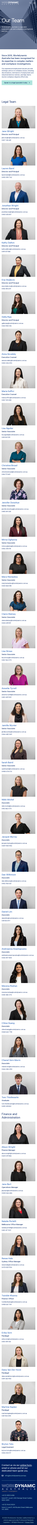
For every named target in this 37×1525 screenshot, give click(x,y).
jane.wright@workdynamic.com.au (13, 138)
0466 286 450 (7, 1069)
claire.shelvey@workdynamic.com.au (14, 620)
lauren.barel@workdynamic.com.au (13, 175)
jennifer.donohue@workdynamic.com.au (15, 509)
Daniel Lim (7, 911)
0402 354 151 (6, 549)
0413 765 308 (6, 400)
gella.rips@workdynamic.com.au (12, 323)
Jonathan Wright (10, 205)
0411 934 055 (6, 1416)
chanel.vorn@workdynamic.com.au (13, 1067)
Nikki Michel (8, 799)
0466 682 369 (7, 734)
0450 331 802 (6, 1106)
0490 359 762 (7, 177)
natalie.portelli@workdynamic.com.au (14, 1228)
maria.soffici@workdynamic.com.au (14, 398)
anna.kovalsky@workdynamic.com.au (14, 360)
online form (26, 1465)
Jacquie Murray (9, 836)
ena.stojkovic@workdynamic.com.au (14, 286)
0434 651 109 (6, 623)
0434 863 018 (6, 586)
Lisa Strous (7, 651)
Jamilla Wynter (9, 725)
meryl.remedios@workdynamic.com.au (15, 583)
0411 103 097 (6, 921)
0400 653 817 (6, 214)
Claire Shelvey (9, 614)
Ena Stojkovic (8, 279)
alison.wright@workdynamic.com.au (14, 1153)
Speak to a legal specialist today (15, 83)
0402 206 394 (7, 363)
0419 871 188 (6, 251)
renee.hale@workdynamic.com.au (13, 1265)
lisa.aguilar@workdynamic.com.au (13, 435)
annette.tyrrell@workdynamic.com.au (14, 695)
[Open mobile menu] (34, 3)
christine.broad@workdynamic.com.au (15, 472)
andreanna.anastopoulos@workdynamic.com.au (18, 955)
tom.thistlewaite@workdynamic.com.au (15, 1104)
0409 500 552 (7, 846)
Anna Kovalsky (9, 354)
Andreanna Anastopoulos (14, 949)
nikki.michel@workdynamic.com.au (13, 806)
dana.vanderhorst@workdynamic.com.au (15, 1376)
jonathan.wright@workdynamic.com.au (15, 212)
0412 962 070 (6, 660)
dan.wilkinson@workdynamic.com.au (14, 881)
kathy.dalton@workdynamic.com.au (14, 249)
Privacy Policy (29, 1522)
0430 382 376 (7, 995)
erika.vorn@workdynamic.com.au (13, 1339)
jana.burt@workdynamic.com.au (12, 1191)
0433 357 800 (7, 958)
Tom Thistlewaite (10, 1097)
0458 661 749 (7, 1304)
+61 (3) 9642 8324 (8, 1504)
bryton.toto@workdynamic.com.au (13, 1450)
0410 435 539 (6, 697)
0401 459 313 (6, 1342)
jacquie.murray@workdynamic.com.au (14, 843)
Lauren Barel (8, 168)
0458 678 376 (7, 771)
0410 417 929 (6, 1230)
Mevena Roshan (9, 986)
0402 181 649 (6, 289)
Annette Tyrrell (9, 688)
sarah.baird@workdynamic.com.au (13, 769)
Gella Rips (7, 317)
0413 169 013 (6, 437)
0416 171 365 (6, 474)
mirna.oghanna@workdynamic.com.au (14, 546)
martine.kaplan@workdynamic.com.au (14, 1413)
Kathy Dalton (8, 242)
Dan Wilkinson (9, 874)
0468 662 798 (7, 1032)
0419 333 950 (6, 1379)
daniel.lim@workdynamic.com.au (12, 918)
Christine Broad (9, 465)
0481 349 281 (6, 511)
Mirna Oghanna (9, 539)
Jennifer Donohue (10, 502)
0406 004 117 (6, 1453)
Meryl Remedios (10, 576)
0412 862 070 (6, 809)
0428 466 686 (7, 1193)
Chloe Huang (8, 1023)
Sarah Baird (7, 762)
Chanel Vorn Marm (11, 1060)
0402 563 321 (6, 883)
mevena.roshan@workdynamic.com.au (14, 992)
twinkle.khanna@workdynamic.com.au (14, 1302)
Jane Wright (8, 131)
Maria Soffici (8, 391)
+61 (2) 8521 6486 (8, 1495)
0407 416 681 (6, 140)
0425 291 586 (6, 1156)
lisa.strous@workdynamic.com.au (13, 658)
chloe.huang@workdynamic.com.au (13, 1029)
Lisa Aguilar (7, 428)
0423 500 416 (6, 326)
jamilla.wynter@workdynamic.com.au (14, 732)
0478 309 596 (7, 1267)
